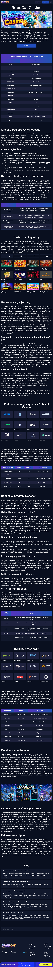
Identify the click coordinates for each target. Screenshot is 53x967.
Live (19, 256)
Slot (45, 256)
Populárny (6, 256)
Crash (31, 256)
